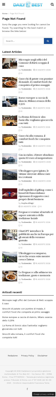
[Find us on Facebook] (27, 389)
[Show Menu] (3, 4)
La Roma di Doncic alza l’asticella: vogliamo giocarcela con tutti (36, 120)
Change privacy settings (43, 394)
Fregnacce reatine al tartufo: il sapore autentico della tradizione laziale (36, 215)
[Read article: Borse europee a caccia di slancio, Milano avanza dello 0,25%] (9, 101)
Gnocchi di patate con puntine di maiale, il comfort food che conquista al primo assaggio (36, 81)
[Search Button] (52, 4)
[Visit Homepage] (28, 4)
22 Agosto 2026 (43, 70)
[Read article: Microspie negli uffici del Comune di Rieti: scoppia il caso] (9, 63)
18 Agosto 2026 (42, 279)
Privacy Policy (27, 356)
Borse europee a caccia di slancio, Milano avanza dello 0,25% (35, 100)
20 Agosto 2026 (43, 146)
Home (4, 14)
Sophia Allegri (27, 203)
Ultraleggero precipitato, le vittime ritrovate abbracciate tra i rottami (34, 173)
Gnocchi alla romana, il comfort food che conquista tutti (34, 138)
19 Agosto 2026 (42, 222)
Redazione (13, 356)
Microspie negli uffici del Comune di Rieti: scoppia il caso (34, 62)
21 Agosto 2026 (42, 89)
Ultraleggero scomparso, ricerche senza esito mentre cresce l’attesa (34, 256)
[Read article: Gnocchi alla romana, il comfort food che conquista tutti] (9, 139)
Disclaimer (42, 356)
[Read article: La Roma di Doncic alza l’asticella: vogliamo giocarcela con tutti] (9, 120)
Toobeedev (26, 70)
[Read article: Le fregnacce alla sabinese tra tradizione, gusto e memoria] (9, 276)
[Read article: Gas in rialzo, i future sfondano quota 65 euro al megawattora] (9, 158)
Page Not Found (17, 14)
